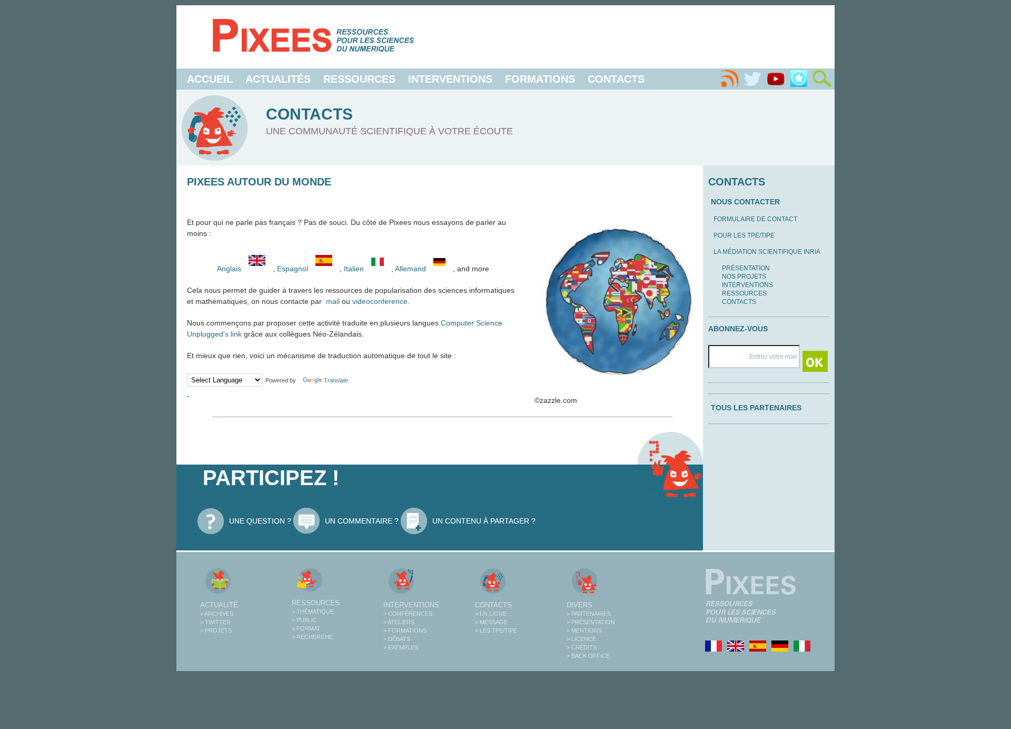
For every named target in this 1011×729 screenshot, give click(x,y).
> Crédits (582, 647)
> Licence (581, 639)
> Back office (588, 656)
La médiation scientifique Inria (766, 251)
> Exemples (400, 647)
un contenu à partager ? (484, 521)
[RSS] (729, 79)
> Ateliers (398, 622)
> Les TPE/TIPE (496, 630)
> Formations (405, 630)
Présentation (746, 268)
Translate (336, 380)
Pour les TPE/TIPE (744, 235)
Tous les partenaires (756, 407)
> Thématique (313, 611)
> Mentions (584, 630)
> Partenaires (589, 613)
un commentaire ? (362, 521)
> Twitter (215, 622)
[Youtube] (775, 79)
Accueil (210, 79)
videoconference (380, 301)
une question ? (260, 521)
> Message (491, 622)
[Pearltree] (798, 79)
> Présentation (591, 622)
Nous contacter (745, 202)
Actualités (278, 79)
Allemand (411, 268)
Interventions (450, 79)
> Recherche (312, 637)
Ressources (359, 79)
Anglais (229, 268)
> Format (306, 628)
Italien (355, 268)
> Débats (396, 639)
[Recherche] (821, 79)
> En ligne (491, 613)
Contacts (616, 79)
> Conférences (407, 613)
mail (333, 301)
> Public (304, 620)
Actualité (219, 605)
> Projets (216, 630)
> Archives (216, 613)
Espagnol (293, 268)
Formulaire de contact (755, 219)
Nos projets (744, 276)
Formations (540, 79)
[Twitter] (752, 79)
